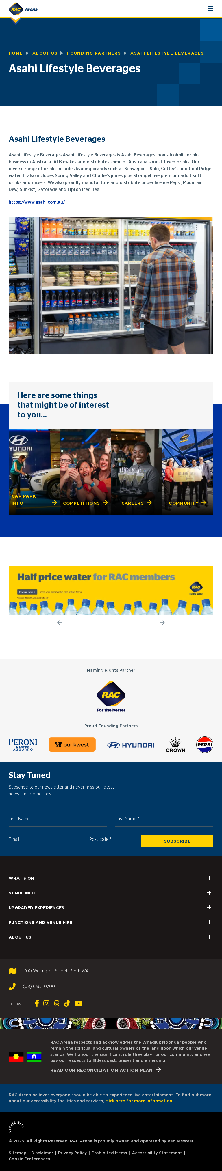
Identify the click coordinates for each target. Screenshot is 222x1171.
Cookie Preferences (29, 1159)
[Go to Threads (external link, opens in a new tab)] (57, 1004)
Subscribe (177, 840)
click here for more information (138, 1101)
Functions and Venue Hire (41, 922)
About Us (20, 937)
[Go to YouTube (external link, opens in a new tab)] (78, 1004)
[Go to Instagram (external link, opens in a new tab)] (46, 1004)
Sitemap (17, 1153)
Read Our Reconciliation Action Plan (101, 1070)
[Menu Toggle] (210, 8)
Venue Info (22, 893)
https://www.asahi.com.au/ (37, 202)
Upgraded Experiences (36, 907)
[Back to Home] (23, 8)
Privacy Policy (72, 1153)
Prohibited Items (109, 1153)
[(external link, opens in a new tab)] (111, 696)
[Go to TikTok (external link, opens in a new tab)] (67, 1004)
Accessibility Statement (157, 1153)
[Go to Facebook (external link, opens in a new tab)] (37, 1004)
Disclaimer (42, 1153)
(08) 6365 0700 (39, 986)
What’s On (21, 878)
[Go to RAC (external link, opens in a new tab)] (111, 590)
